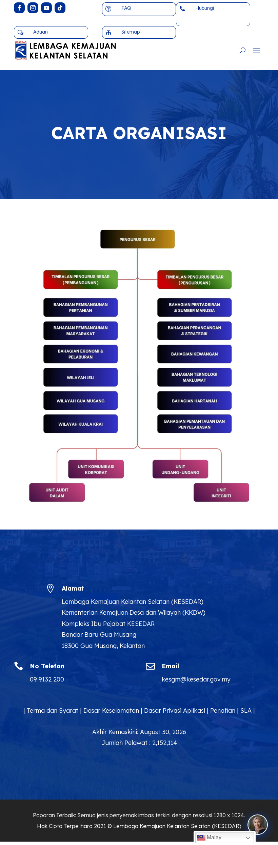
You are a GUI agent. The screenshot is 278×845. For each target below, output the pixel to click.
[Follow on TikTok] (60, 7)
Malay (213, 837)
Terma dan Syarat (52, 710)
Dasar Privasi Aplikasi (174, 710)
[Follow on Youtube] (46, 7)
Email (170, 666)
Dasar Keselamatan (111, 710)
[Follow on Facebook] (19, 7)
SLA (246, 710)
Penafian (222, 710)
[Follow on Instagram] (32, 7)
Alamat (73, 588)
